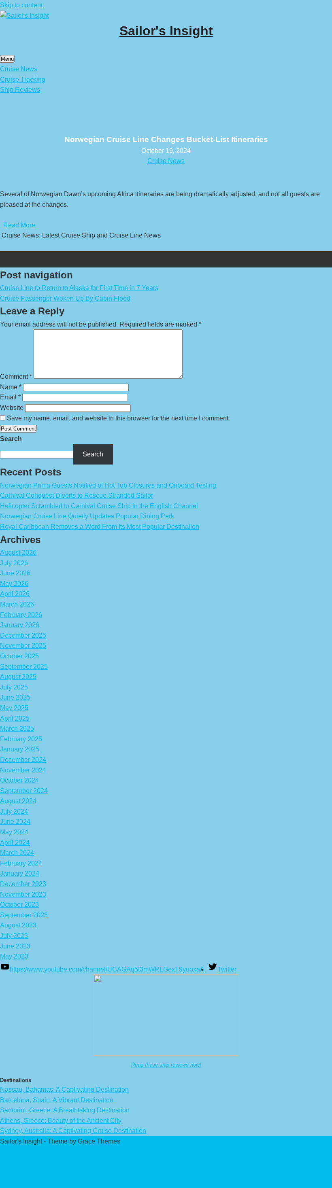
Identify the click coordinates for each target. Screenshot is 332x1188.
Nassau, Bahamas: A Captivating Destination (64, 1089)
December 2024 (23, 759)
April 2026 (15, 593)
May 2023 (14, 956)
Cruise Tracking (22, 79)
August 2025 (18, 676)
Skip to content (21, 5)
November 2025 (23, 645)
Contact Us (16, 1172)
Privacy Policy (20, 1151)
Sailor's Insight (166, 30)
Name (10, 387)
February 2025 (21, 739)
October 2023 (19, 904)
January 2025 (19, 749)
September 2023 (24, 915)
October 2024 (19, 780)
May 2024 (14, 832)
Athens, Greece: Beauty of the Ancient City (60, 1120)
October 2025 (19, 656)
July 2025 (14, 687)
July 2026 (14, 563)
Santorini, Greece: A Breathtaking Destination (65, 1110)
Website (11, 407)
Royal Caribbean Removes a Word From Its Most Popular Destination (99, 526)
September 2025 (24, 666)
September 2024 (24, 790)
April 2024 (15, 842)
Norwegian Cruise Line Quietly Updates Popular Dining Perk (87, 516)
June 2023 (15, 946)
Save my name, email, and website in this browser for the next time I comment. (118, 418)
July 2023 (14, 935)
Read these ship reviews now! (166, 1065)
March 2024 (17, 852)
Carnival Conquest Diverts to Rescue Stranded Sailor (76, 495)
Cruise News (18, 69)
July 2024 (14, 811)
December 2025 (23, 635)
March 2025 (17, 728)
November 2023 (23, 894)
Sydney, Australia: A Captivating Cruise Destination (73, 1130)
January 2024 (19, 873)
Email (10, 397)
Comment (16, 376)
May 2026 (14, 583)
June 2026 (15, 573)
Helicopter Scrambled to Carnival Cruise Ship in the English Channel (99, 506)
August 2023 (18, 925)
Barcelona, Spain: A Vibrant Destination (56, 1100)
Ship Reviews (20, 89)
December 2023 (23, 883)
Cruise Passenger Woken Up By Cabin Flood (65, 298)
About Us (13, 1182)
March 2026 (17, 604)
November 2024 (23, 770)
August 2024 (18, 801)
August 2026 (18, 552)
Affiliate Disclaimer (27, 1161)
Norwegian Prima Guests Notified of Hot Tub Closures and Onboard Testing (108, 485)
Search (11, 438)
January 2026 (19, 625)
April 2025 (15, 718)
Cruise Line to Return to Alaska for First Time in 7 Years (79, 287)
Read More (19, 225)
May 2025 (14, 707)
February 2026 (21, 614)
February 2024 (21, 863)
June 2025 (15, 697)
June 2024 (15, 821)
